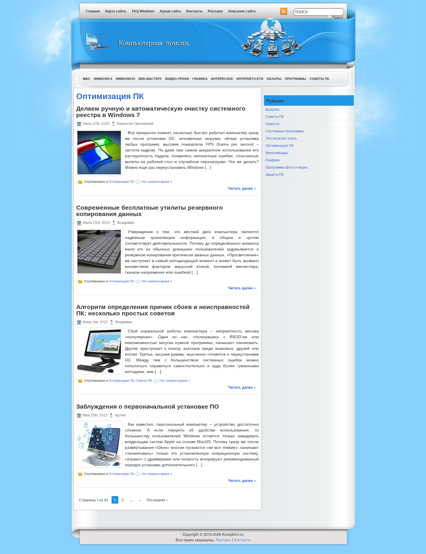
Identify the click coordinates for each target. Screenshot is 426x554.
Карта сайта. (116, 11)
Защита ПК (274, 174)
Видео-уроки (177, 78)
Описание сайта (242, 11)
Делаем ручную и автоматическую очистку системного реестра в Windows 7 (160, 111)
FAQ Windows (143, 11)
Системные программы (284, 130)
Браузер (272, 109)
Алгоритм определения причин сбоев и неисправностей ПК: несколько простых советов (163, 310)
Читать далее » (242, 188)
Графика (199, 78)
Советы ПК (319, 78)
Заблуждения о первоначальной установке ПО (147, 406)
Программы (295, 78)
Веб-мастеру (150, 78)
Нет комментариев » (156, 181)
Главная (93, 11)
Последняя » (157, 499)
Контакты (194, 11)
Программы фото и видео (286, 166)
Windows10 (125, 78)
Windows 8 (103, 78)
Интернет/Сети (249, 78)
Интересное (222, 78)
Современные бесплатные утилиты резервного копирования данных (149, 210)
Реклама (215, 11)
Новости (272, 123)
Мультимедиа (276, 152)
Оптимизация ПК (121, 181)
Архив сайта (170, 11)
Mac (86, 78)
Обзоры (274, 78)
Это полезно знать (281, 138)
